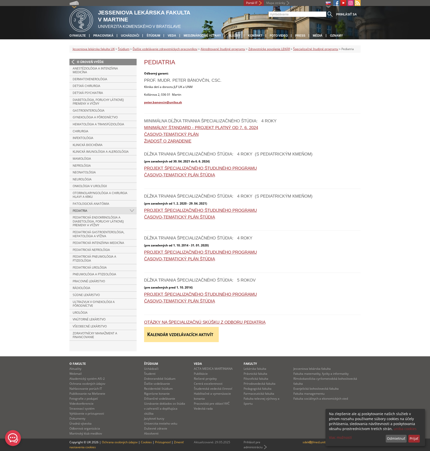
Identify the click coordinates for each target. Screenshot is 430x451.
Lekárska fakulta (255, 369)
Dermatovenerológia (90, 79)
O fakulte (77, 35)
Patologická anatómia (91, 204)
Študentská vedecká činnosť (213, 388)
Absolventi (151, 433)
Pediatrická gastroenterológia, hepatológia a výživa (98, 234)
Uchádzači (130, 35)
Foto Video (279, 35)
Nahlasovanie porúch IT (85, 388)
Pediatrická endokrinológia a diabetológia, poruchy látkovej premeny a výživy (98, 221)
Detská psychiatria (88, 93)
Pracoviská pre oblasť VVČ (212, 403)
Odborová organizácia (84, 428)
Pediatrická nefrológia (91, 250)
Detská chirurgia (86, 86)
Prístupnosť (163, 442)
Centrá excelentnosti (208, 383)
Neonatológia (84, 172)
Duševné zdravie (155, 428)
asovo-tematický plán (173, 134)
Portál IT (252, 3)
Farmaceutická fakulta (259, 393)
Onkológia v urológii (90, 186)
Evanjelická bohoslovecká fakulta (316, 388)
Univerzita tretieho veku (160, 423)
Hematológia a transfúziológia (98, 124)
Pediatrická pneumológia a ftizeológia (94, 258)
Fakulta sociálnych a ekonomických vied (320, 398)
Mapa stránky (275, 3)
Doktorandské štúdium (159, 378)
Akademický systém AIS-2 (87, 378)
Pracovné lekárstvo (89, 281)
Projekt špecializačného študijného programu (200, 168)
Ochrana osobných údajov (87, 383)
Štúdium (153, 35)
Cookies (146, 442)
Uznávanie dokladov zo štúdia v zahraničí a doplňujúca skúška (164, 408)
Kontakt (255, 35)
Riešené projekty (205, 378)
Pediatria (80, 211)
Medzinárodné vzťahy (202, 35)
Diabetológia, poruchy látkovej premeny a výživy (98, 102)
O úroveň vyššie (90, 62)
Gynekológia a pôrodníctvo (95, 117)
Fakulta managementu (308, 393)
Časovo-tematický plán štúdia (179, 175)
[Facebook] (336, 3)
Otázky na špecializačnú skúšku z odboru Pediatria (205, 322)
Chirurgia (80, 131)
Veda (172, 35)
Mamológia (82, 158)
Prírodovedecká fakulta (259, 383)
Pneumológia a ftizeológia (94, 274)
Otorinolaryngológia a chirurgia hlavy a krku (100, 195)
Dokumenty (77, 418)
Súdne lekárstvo (86, 295)
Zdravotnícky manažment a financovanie (95, 335)
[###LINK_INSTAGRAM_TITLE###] (351, 3)
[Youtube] (343, 3)
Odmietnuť (396, 438)
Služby (234, 35)
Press (300, 35)
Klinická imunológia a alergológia (101, 152)
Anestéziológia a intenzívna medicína (95, 70)
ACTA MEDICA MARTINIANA (213, 369)
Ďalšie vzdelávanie (157, 383)
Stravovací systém (82, 408)
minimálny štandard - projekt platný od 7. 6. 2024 (201, 127)
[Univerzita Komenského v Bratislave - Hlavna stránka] (81, 19)
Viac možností (340, 437)
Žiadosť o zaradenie (167, 141)
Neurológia (82, 179)
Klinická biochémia (88, 145)
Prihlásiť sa (346, 14)
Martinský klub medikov (85, 433)
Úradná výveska (80, 423)
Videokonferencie (81, 403)
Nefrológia (82, 165)
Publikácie (201, 374)
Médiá (317, 35)
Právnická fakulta (255, 374)
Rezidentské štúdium (158, 388)
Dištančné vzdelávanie (159, 398)
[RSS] (358, 3)
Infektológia (83, 138)
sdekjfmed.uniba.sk (317, 442)
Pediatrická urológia (90, 267)
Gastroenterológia (89, 110)
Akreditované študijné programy (223, 49)
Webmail (75, 374)
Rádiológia (81, 288)
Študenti (150, 374)
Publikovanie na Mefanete (87, 393)
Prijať (414, 438)
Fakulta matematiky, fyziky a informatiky (321, 374)
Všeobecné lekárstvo (90, 326)
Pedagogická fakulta (257, 388)
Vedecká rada (203, 408)
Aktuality (75, 369)
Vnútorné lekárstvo (89, 319)
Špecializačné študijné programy (315, 49)
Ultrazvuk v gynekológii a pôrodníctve (94, 304)
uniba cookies (405, 428)
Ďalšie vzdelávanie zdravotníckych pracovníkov (165, 49)
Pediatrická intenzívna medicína (98, 243)
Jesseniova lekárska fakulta (312, 369)
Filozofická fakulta (256, 378)
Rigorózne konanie (157, 393)
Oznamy (336, 35)
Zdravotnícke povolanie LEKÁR (269, 49)
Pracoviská (103, 35)
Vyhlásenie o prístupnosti (86, 413)
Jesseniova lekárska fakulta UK (94, 49)
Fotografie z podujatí (83, 398)
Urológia (80, 312)
